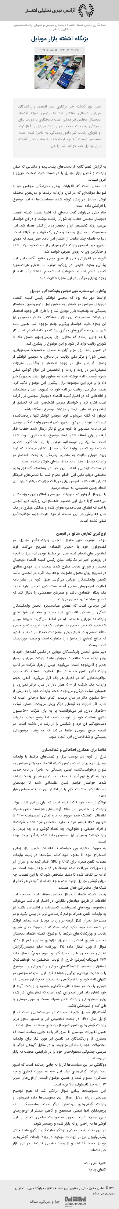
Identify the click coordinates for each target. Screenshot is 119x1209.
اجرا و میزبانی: (46, 1201)
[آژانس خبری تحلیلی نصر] (59, 10)
